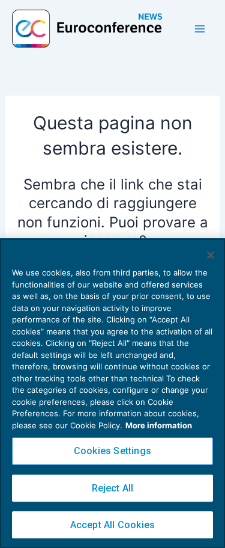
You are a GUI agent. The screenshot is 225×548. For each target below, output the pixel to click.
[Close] (210, 255)
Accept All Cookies (112, 525)
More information (158, 425)
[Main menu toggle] (200, 29)
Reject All (113, 488)
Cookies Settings (112, 451)
